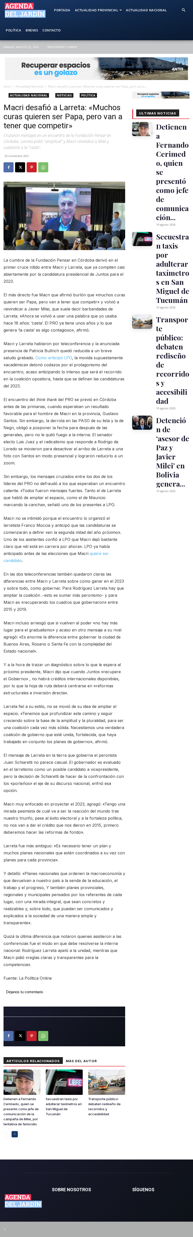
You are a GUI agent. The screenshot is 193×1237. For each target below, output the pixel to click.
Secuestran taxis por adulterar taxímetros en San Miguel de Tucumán (172, 268)
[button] (183, 10)
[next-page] (15, 1134)
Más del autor (81, 1061)
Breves (32, 30)
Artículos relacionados (33, 1061)
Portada (62, 10)
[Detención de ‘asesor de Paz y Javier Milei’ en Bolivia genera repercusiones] (142, 423)
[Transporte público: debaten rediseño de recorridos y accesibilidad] (106, 1082)
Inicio (7, 86)
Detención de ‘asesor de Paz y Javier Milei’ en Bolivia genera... (172, 451)
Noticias (64, 95)
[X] (20, 167)
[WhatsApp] (43, 167)
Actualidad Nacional (146, 10)
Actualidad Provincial (96, 10)
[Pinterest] (32, 167)
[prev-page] (7, 1134)
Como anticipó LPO (53, 357)
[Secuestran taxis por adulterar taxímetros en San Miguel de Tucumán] (64, 1082)
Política (13, 30)
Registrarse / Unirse (62, 47)
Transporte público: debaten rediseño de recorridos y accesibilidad (172, 360)
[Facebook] (9, 167)
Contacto (51, 30)
